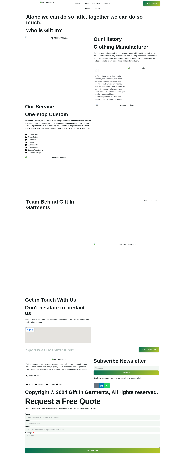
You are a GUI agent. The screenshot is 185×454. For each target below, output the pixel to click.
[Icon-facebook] (96, 385)
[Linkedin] (101, 385)
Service (107, 3)
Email (27, 420)
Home (77, 3)
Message (29, 433)
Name (27, 414)
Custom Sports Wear (92, 3)
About (87, 8)
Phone (27, 426)
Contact (97, 8)
